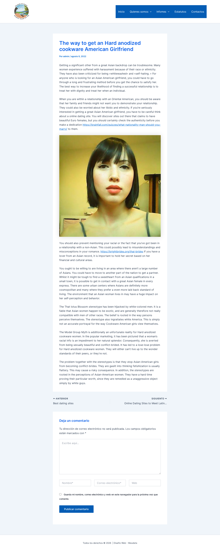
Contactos (197, 11)
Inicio (121, 11)
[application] (150, 11)
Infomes (161, 11)
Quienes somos (139, 11)
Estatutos (180, 11)
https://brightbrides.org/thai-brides (121, 251)
